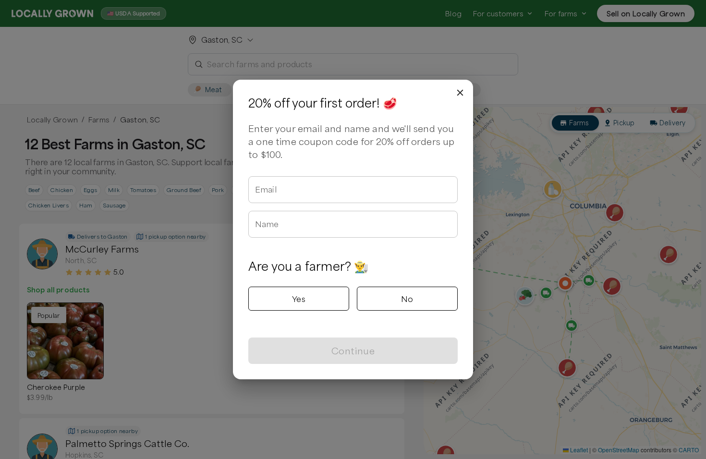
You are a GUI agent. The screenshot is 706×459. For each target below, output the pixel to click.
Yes (298, 298)
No (407, 298)
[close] (460, 93)
